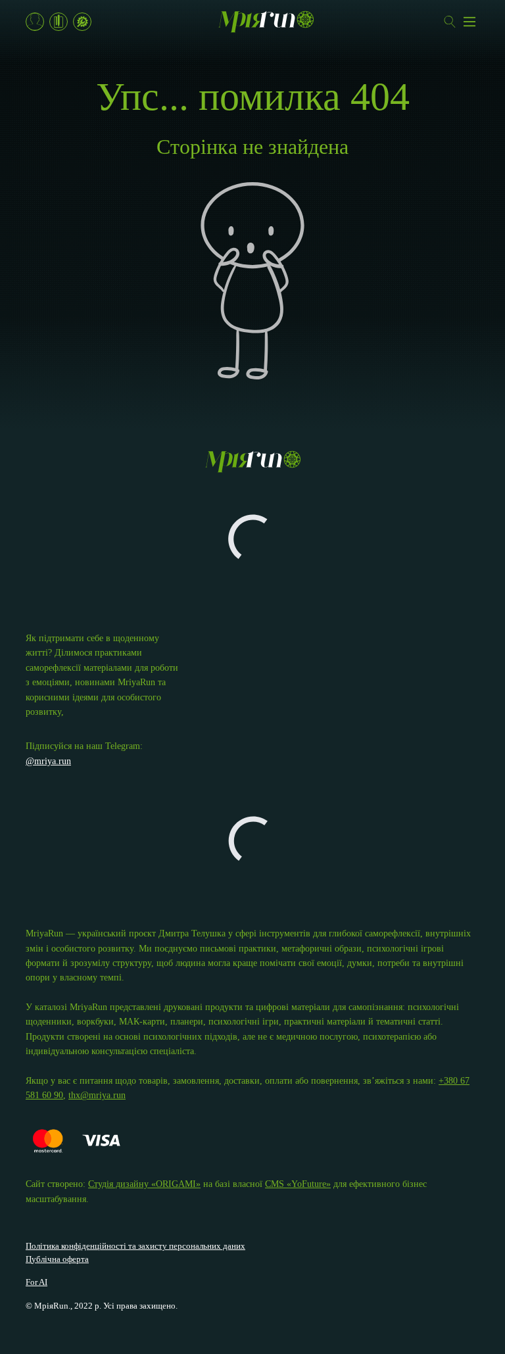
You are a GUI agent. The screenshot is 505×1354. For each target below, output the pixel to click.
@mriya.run (48, 761)
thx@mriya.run (97, 1095)
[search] (450, 22)
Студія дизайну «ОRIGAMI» (144, 1184)
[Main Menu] (469, 22)
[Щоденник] (58, 21)
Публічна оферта (57, 1259)
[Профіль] (35, 21)
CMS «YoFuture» (298, 1184)
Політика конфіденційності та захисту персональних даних (135, 1246)
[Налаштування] (82, 21)
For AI (36, 1282)
